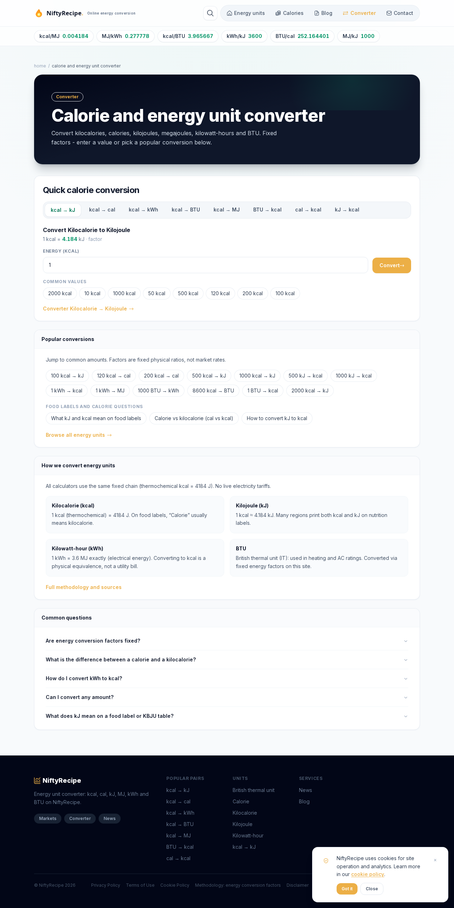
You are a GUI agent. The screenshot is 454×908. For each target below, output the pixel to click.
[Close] (435, 860)
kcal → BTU (186, 210)
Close (372, 888)
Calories (293, 13)
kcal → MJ (227, 210)
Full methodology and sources (84, 587)
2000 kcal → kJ (310, 390)
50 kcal (156, 293)
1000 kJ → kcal (354, 376)
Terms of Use (140, 885)
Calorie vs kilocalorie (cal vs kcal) (194, 418)
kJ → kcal (347, 210)
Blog (326, 13)
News (110, 818)
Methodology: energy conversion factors (238, 885)
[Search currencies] (210, 13)
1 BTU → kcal (263, 390)
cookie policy (367, 874)
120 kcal (220, 293)
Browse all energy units (75, 435)
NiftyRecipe (62, 780)
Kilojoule (243, 824)
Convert (390, 265)
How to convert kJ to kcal (277, 418)
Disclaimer (298, 885)
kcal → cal (102, 210)
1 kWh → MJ (110, 390)
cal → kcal (308, 210)
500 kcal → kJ (209, 376)
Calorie (241, 801)
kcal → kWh (143, 210)
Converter (363, 13)
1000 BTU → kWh (158, 390)
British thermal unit (254, 790)
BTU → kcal (267, 210)
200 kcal (253, 293)
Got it (347, 888)
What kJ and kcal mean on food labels (96, 418)
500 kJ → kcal (305, 376)
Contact (403, 13)
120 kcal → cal (114, 376)
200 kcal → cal (161, 376)
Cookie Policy (174, 885)
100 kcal (285, 293)
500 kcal (188, 293)
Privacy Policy (105, 885)
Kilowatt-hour (248, 835)
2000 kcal (60, 293)
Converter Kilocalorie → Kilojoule (85, 309)
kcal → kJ (63, 210)
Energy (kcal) (61, 251)
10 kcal (92, 293)
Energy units (249, 13)
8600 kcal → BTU (213, 390)
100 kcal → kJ (67, 376)
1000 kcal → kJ (257, 376)
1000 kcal (124, 293)
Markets (47, 818)
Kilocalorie (245, 813)
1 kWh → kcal (66, 390)
